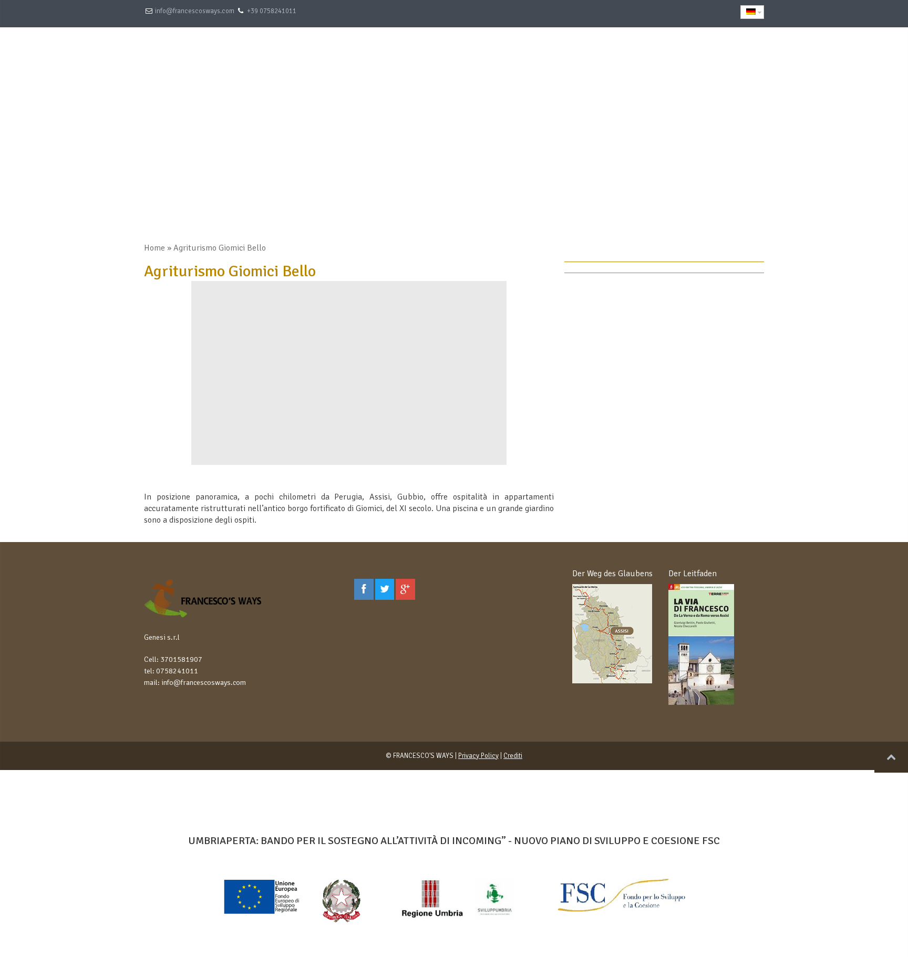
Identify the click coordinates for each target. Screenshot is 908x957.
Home (154, 248)
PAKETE (477, 50)
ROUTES (530, 50)
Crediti (512, 756)
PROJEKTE (675, 50)
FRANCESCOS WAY (601, 50)
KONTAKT (734, 50)
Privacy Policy (478, 756)
